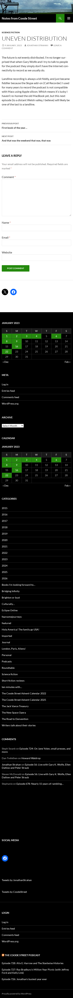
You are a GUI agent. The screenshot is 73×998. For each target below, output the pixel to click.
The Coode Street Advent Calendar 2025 (24, 699)
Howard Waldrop (31, 758)
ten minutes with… (12, 686)
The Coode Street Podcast (22, 955)
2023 (4, 559)
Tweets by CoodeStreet (14, 891)
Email (6, 237)
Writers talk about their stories (19, 725)
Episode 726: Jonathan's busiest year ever (24, 979)
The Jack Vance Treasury (15, 706)
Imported (7, 635)
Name (6, 222)
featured (6, 623)
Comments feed (10, 397)
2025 (4, 571)
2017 (4, 520)
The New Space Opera (14, 712)
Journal (6, 642)
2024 (4, 565)
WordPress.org (10, 403)
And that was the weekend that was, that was (26, 138)
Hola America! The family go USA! (20, 629)
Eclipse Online (10, 610)
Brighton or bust (11, 597)
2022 (4, 552)
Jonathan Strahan (37, 45)
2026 (4, 578)
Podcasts (7, 661)
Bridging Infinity (10, 591)
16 (16, 346)
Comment (9, 177)
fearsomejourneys (12, 616)
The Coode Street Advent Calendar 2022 (24, 693)
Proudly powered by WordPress (16, 993)
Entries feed (8, 390)
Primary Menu (68, 18)
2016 (4, 514)
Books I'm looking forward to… (18, 584)
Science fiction (11, 32)
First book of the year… (14, 125)
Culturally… (8, 603)
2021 (4, 546)
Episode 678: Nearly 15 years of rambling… (39, 783)
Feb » (67, 361)
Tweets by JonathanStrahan (17, 880)
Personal (7, 655)
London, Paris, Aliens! (14, 648)
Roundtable (8, 667)
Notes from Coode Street (19, 18)
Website (7, 252)
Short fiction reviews (13, 680)
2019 (4, 533)
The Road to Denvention (15, 718)
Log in (5, 384)
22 (6, 351)
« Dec (6, 361)
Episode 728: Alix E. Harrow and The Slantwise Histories (32, 963)
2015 (4, 508)
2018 (4, 527)
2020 (4, 540)
